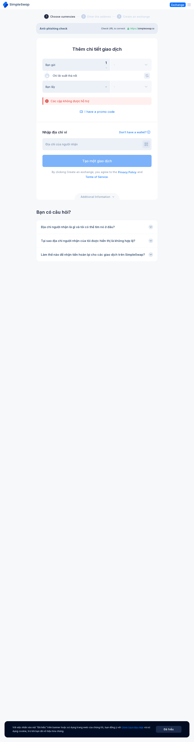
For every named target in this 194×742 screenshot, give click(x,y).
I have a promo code (99, 112)
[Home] (16, 5)
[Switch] (147, 76)
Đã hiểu (169, 729)
